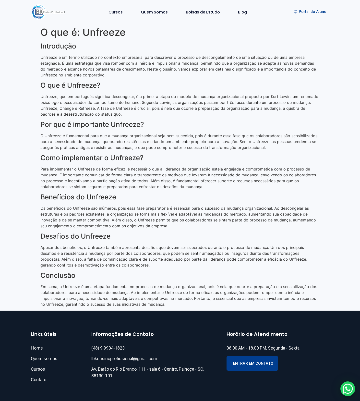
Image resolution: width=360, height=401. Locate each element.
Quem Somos (154, 12)
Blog (242, 12)
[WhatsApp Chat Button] (347, 388)
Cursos (115, 12)
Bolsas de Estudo (203, 12)
